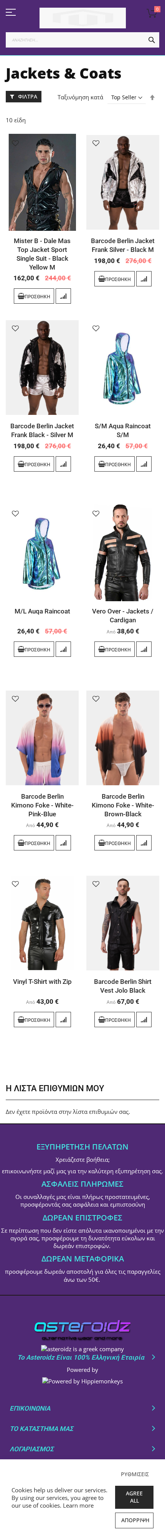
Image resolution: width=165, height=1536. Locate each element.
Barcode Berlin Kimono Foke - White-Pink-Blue (42, 805)
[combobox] (82, 40)
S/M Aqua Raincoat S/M (123, 430)
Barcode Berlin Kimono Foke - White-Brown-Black (123, 805)
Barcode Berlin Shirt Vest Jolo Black (123, 986)
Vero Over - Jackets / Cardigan (122, 615)
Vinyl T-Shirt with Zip (42, 981)
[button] (15, 143)
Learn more (78, 1505)
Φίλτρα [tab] (27, 96)
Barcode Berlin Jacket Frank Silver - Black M (123, 245)
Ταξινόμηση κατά (80, 97)
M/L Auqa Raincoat (42, 611)
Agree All (134, 1497)
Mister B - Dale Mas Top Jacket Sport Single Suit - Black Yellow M (42, 254)
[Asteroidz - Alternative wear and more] (82, 18)
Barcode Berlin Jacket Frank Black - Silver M (42, 430)
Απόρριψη (135, 1520)
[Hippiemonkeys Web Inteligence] (82, 1381)
